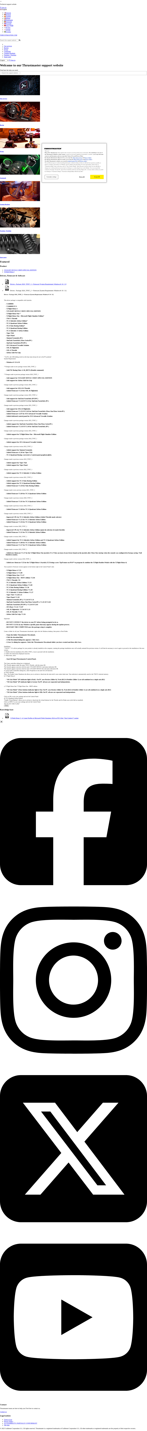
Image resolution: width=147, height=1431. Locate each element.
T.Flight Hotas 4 (9, 272)
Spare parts (7, 57)
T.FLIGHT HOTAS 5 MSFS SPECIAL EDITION (20, 270)
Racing (6, 48)
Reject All (82, 176)
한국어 (8, 28)
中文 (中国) (9, 25)
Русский (8, 24)
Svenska (8, 32)
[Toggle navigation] (1, 1)
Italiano (8, 18)
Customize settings (51, 176)
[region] (74, 163)
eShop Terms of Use (77, 157)
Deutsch (8, 15)
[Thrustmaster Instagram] (73, 1063)
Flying (6, 50)
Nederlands (9, 20)
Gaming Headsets (9, 53)
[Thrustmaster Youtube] (73, 1401)
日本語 (8, 30)
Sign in (12, 60)
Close (6, 705)
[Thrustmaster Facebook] (73, 895)
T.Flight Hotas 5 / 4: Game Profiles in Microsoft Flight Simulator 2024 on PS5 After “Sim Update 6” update (44, 718)
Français (8, 13)
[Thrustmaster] (19, 38)
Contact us (3, 1412)
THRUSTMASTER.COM (8, 35)
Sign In (3, 8)
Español (8, 16)
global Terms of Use (73, 161)
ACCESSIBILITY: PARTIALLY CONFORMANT (20, 1423)
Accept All (97, 176)
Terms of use (8, 1419)
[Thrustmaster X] (73, 1232)
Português (9, 22)
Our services (8, 46)
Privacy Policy (8, 1421)
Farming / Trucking (10, 55)
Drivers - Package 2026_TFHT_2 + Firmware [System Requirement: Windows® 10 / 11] (38, 284)
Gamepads (7, 51)
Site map (7, 1425)
